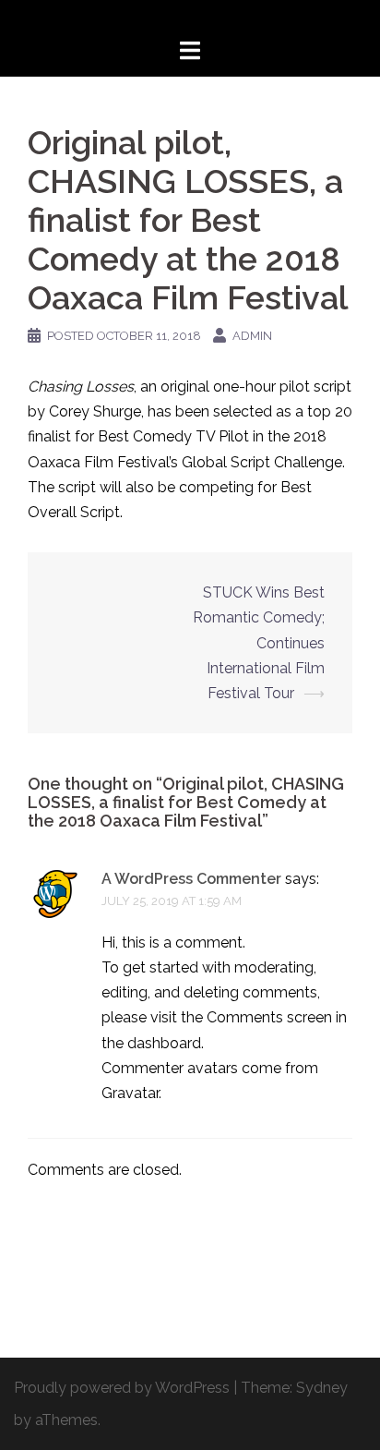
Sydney (322, 1387)
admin (252, 336)
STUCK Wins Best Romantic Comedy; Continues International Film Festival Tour (259, 643)
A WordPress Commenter (191, 879)
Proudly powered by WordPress (122, 1387)
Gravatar (130, 1093)
